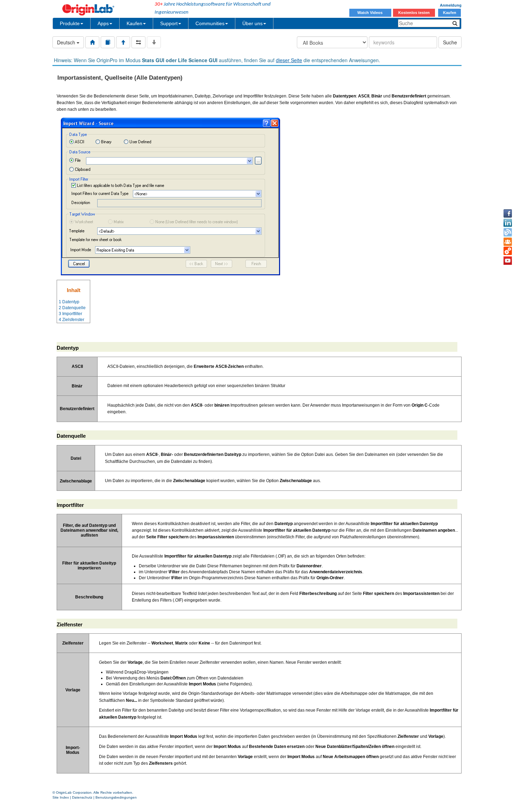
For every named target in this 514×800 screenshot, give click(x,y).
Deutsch (67, 42)
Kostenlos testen (414, 12)
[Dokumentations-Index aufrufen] (92, 42)
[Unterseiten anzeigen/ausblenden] (154, 42)
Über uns (252, 23)
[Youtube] (507, 260)
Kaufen (449, 12)
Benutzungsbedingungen (116, 797)
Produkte (70, 23)
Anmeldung (451, 5)
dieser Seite (289, 60)
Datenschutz (82, 797)
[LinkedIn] (507, 222)
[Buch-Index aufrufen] (108, 42)
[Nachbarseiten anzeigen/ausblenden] (138, 42)
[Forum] (507, 241)
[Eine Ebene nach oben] (123, 42)
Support (169, 23)
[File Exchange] (507, 251)
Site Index (60, 797)
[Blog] (507, 232)
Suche (450, 42)
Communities (209, 23)
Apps (103, 23)
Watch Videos (370, 12)
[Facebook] (507, 213)
